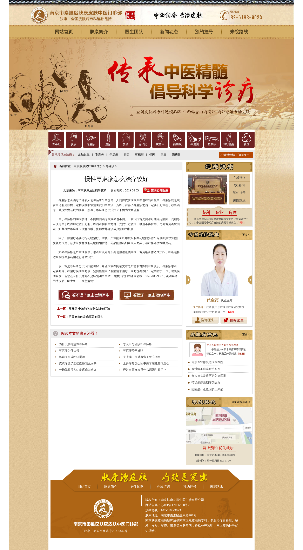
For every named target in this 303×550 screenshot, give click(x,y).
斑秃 (126, 154)
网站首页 (64, 31)
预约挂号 (204, 31)
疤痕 (163, 154)
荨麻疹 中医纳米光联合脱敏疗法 (89, 308)
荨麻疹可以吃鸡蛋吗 (72, 357)
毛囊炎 (99, 154)
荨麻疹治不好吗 (133, 350)
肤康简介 (99, 31)
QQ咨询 (239, 185)
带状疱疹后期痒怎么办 (205, 382)
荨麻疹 (91, 144)
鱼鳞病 (212, 144)
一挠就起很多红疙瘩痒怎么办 (77, 369)
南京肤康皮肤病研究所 (88, 166)
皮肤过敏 (84, 154)
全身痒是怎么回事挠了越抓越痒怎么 (146, 363)
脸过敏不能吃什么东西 (205, 369)
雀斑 (152, 154)
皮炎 (125, 144)
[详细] (231, 312)
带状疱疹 (229, 144)
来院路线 (239, 31)
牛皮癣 (194, 144)
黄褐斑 (139, 154)
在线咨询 (239, 177)
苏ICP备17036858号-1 (176, 505)
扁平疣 (143, 144)
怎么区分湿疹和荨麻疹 (137, 344)
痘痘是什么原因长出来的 (207, 389)
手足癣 (113, 154)
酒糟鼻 (176, 154)
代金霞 (213, 300)
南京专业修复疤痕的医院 (207, 362)
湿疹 (108, 144)
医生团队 (134, 31)
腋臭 (246, 144)
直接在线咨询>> (240, 402)
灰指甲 (160, 144)
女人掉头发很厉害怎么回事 (208, 375)
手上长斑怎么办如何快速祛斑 (223, 344)
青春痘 (56, 144)
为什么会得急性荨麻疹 (73, 344)
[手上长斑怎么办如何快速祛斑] (197, 349)
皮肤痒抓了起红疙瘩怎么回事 (77, 363)
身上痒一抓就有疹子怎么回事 (142, 357)
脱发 (73, 144)
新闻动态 (169, 31)
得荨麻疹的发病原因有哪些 (86, 316)
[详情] (241, 222)
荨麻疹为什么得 (69, 350)
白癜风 (177, 144)
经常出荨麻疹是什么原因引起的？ (144, 369)
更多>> (246, 234)
